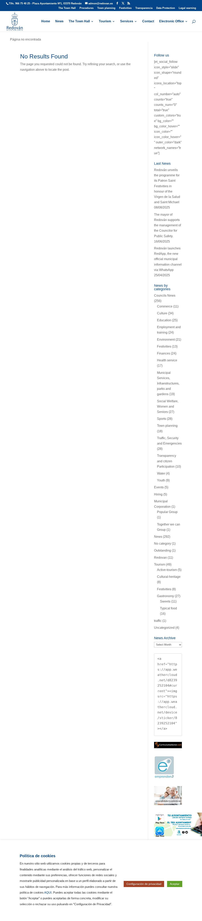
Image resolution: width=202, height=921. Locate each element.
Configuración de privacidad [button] (143, 883)
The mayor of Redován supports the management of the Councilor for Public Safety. (167, 225)
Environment (166, 339)
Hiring (158, 494)
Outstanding (162, 550)
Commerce (164, 306)
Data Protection (165, 8)
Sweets (165, 601)
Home (45, 21)
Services (126, 21)
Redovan (160, 557)
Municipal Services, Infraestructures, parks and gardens (168, 383)
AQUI (47, 892)
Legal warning (187, 8)
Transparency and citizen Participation (166, 461)
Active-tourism (167, 569)
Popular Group (167, 512)
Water (161, 473)
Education (164, 320)
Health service (167, 360)
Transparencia (143, 8)
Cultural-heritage (168, 576)
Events (159, 487)
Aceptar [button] (175, 883)
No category (162, 543)
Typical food (168, 608)
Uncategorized (164, 627)
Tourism (105, 21)
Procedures (86, 8)
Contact (148, 21)
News (59, 21)
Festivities (125, 8)
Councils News (164, 295)
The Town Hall (67, 8)
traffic (158, 620)
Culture (162, 313)
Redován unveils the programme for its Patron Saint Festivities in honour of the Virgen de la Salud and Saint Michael (167, 186)
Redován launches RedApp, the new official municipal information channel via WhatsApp (168, 259)
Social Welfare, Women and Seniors (167, 406)
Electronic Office (171, 21)
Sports (161, 418)
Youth (161, 480)
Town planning (106, 8)
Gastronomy (165, 596)
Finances (163, 353)
